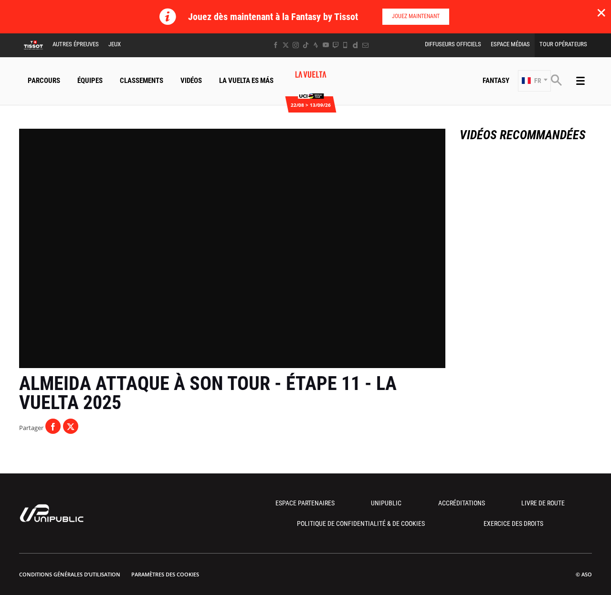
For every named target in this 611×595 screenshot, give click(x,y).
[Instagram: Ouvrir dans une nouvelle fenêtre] (296, 45)
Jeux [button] (114, 44)
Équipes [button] (90, 80)
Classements (141, 80)
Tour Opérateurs (563, 44)
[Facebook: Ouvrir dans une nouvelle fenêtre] (276, 45)
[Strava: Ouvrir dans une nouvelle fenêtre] (316, 45)
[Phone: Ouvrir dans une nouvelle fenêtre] (345, 45)
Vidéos (191, 80)
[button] (534, 81)
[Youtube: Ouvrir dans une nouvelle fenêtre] (326, 45)
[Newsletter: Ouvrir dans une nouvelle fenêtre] (365, 45)
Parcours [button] (44, 80)
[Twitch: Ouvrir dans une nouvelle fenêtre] (335, 45)
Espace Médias (510, 44)
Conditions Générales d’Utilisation (69, 574)
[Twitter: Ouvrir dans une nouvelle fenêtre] (286, 45)
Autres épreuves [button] (76, 44)
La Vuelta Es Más (246, 80)
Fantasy (496, 80)
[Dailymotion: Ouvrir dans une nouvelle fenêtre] (355, 45)
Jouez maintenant (416, 16)
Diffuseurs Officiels (453, 44)
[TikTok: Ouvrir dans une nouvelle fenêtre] (306, 45)
